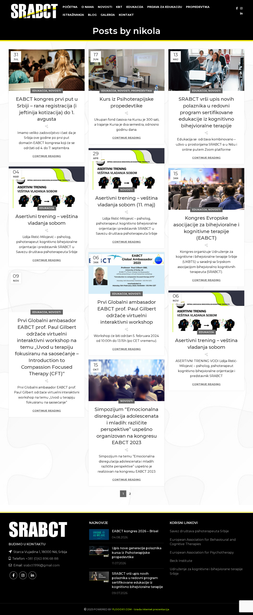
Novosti (55, 90)
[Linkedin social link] (241, 13)
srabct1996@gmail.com (42, 565)
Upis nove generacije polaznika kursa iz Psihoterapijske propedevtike (136, 552)
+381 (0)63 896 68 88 (42, 558)
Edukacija (39, 90)
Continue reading (46, 156)
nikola (146, 30)
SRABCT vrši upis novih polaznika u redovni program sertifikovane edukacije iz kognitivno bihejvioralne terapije (206, 112)
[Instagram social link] (241, 8)
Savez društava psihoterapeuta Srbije (199, 531)
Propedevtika (141, 90)
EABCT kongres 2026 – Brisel (135, 531)
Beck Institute (181, 561)
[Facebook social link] (237, 8)
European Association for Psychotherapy (202, 552)
